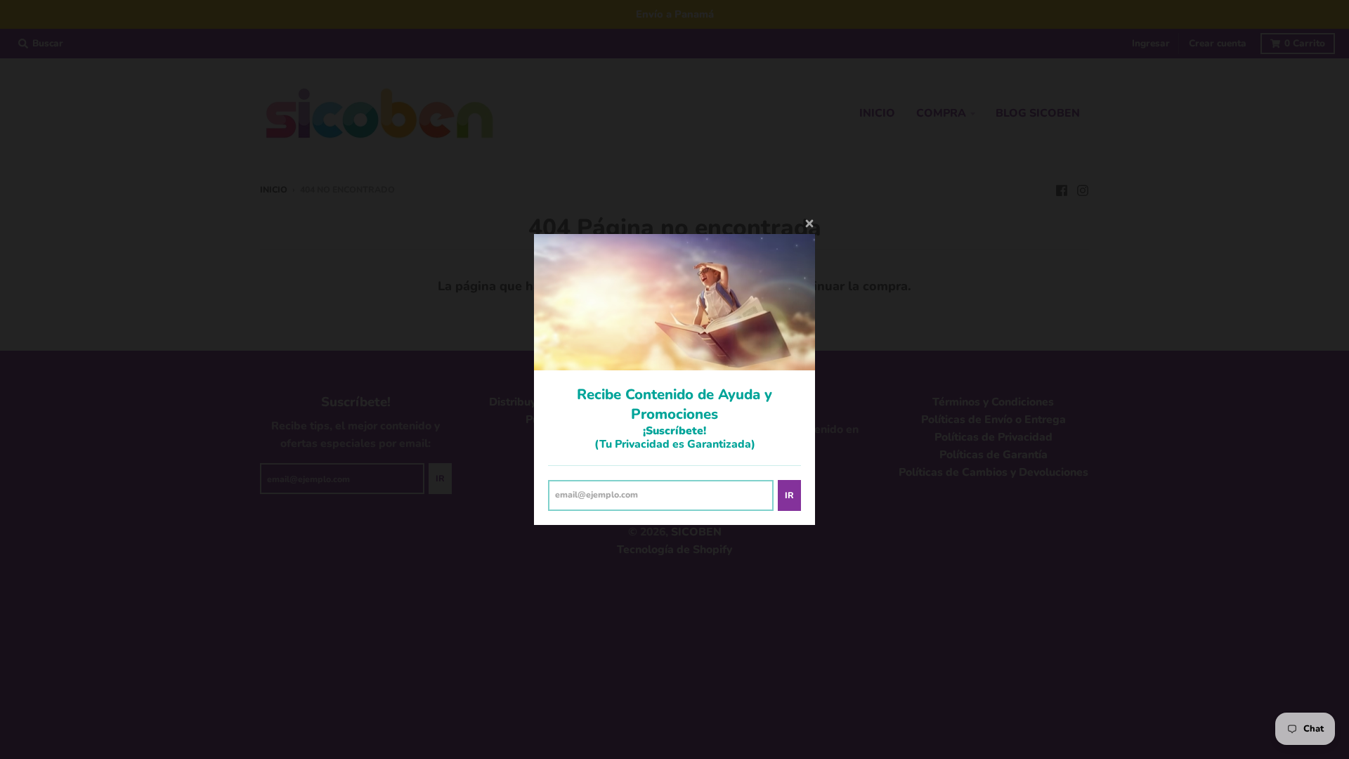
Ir (789, 495)
